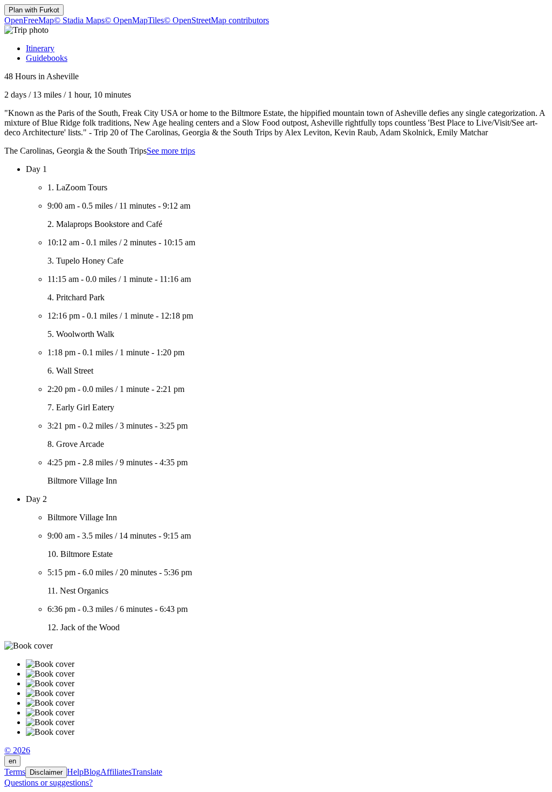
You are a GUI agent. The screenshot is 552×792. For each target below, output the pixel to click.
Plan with (34, 10)
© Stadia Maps (79, 20)
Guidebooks (46, 58)
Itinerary (40, 48)
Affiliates (116, 771)
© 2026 (17, 750)
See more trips (171, 150)
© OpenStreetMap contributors (216, 20)
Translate (147, 771)
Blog (92, 771)
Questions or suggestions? (48, 782)
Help (75, 771)
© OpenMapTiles (134, 20)
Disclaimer (46, 772)
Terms (14, 771)
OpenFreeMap (29, 20)
